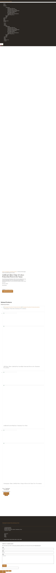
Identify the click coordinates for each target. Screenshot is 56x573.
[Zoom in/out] (10, 571)
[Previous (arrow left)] (1, 572)
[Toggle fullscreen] (7, 571)
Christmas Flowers (13, 271)
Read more (6, 310)
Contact (4, 21)
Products (5, 5)
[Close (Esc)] (1, 571)
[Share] (4, 571)
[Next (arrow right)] (4, 572)
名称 (3, 547)
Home (3, 271)
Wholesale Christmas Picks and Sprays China (10, 523)
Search (1, 42)
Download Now (7, 494)
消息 (3, 554)
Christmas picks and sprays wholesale (6, 1)
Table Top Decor (10, 14)
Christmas (7, 271)
